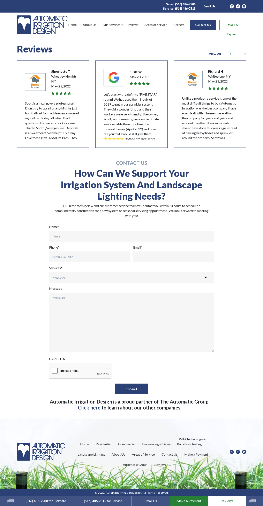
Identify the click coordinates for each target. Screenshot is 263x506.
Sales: (180, 4)
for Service (103, 501)
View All (215, 54)
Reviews (227, 501)
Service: (179, 8)
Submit (131, 389)
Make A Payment (189, 501)
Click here (89, 408)
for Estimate (45, 501)
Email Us (209, 6)
